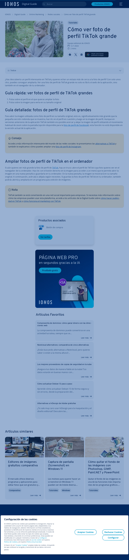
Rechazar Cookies (113, 532)
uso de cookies (36, 540)
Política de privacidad (34, 542)
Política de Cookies (10, 542)
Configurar (43, 538)
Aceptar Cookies (21, 545)
